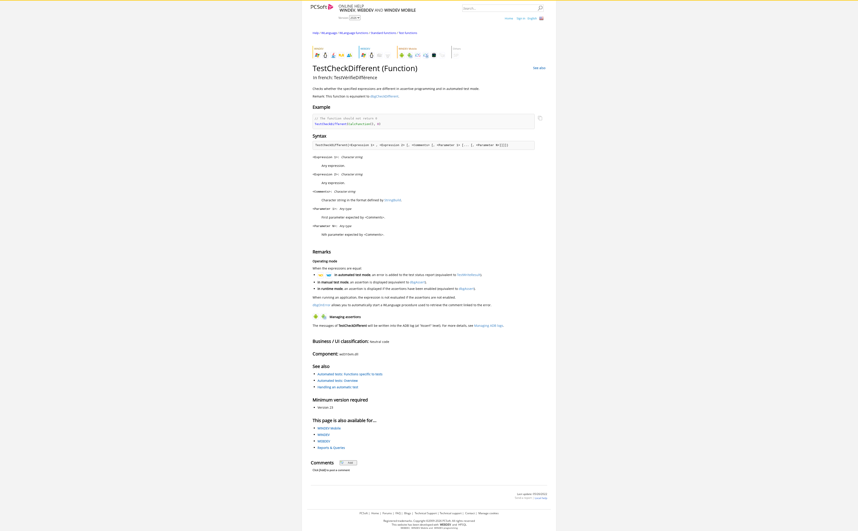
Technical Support (426, 513)
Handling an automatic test (338, 387)
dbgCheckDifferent (384, 96)
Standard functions (383, 33)
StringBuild (392, 200)
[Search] (540, 8)
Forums (387, 513)
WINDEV (324, 435)
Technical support (451, 513)
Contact (470, 513)
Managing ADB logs (488, 325)
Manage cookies (488, 513)
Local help (541, 498)
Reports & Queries (331, 448)
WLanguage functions (353, 33)
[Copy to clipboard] (540, 118)
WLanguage (329, 33)
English (532, 18)
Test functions (408, 33)
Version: (344, 18)
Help (316, 33)
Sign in (521, 18)
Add (350, 463)
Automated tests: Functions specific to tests (350, 374)
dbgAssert (417, 282)
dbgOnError (321, 305)
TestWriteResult (468, 275)
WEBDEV (324, 441)
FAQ (398, 513)
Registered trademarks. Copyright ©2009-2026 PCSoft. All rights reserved (429, 521)
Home (509, 18)
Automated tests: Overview (338, 380)
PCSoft (364, 513)
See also (539, 68)
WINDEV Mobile (329, 428)
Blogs (407, 513)
